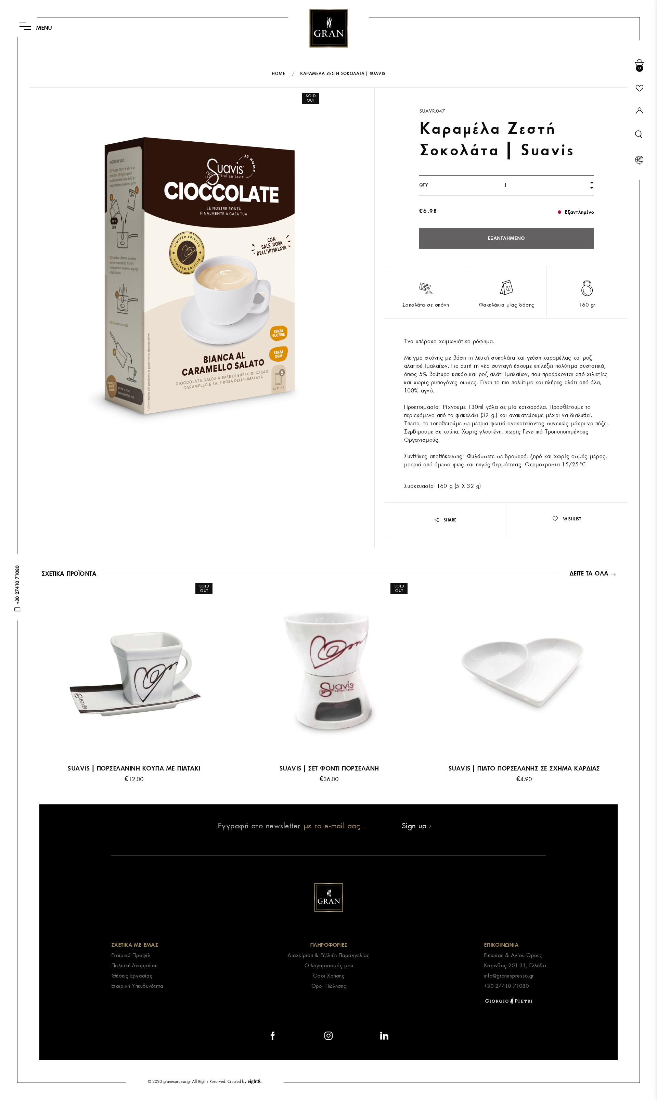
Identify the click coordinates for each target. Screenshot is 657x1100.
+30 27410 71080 (506, 986)
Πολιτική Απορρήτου (134, 965)
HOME (278, 73)
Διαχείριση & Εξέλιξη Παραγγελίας (328, 955)
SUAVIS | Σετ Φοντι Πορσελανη (329, 768)
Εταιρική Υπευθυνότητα (137, 986)
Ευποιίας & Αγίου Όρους (513, 955)
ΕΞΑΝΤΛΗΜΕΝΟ (506, 238)
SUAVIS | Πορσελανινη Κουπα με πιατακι (133, 768)
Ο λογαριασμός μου (328, 965)
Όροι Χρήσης (328, 976)
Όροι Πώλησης (328, 986)
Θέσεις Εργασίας (131, 976)
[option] (133, 688)
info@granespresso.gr (508, 976)
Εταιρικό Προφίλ (130, 955)
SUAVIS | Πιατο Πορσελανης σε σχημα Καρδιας (524, 768)
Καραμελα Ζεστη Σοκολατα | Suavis (342, 73)
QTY (423, 185)
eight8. (255, 1081)
